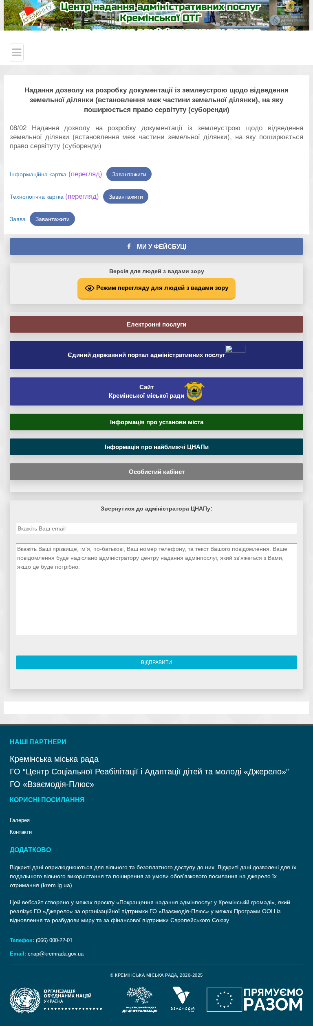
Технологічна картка (54, 196)
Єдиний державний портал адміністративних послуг (146, 354)
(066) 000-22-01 (53, 940)
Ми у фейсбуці (158, 246)
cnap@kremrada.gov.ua (56, 954)
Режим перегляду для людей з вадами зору (161, 287)
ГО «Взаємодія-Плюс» (52, 784)
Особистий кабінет (157, 471)
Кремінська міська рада (54, 758)
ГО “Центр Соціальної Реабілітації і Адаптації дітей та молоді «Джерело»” (149, 771)
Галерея (20, 820)
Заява (18, 219)
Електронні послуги (156, 324)
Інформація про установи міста (156, 422)
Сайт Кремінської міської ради (146, 391)
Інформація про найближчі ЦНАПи (157, 446)
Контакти (21, 832)
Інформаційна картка (56, 174)
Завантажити (129, 174)
